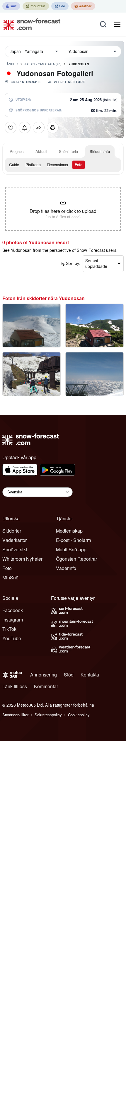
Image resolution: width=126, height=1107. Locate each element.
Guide (14, 164)
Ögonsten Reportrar (76, 558)
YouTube (11, 638)
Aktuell (41, 151)
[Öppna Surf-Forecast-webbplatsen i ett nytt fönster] (11, 6)
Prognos (17, 151)
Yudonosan (79, 64)
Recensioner (57, 164)
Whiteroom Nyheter (22, 558)
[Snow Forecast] (30, 24)
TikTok (9, 629)
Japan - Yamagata (43, 64)
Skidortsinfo (100, 151)
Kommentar (46, 686)
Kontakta (90, 674)
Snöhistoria (68, 151)
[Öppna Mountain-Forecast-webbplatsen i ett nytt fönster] (36, 6)
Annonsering (43, 674)
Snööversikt (14, 549)
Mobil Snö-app (71, 549)
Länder (11, 64)
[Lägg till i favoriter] (10, 127)
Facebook (12, 610)
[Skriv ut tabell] (53, 127)
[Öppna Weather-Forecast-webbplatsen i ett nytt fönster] (83, 6)
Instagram (12, 619)
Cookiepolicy (79, 714)
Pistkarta (33, 164)
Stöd (69, 674)
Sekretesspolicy (48, 714)
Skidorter (11, 530)
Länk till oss (14, 686)
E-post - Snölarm (73, 540)
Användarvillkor (15, 714)
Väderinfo (66, 568)
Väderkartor (14, 540)
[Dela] (39, 127)
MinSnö (10, 577)
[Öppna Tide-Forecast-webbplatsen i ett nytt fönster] (60, 6)
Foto (78, 164)
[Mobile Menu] (117, 24)
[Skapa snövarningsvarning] (24, 127)
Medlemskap (69, 530)
